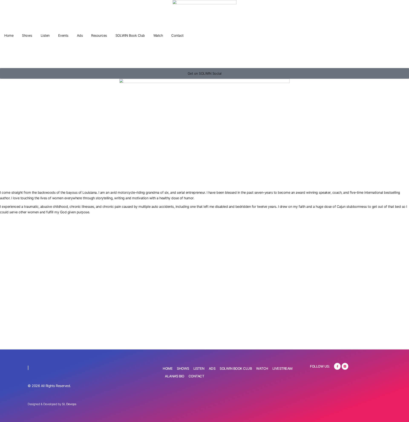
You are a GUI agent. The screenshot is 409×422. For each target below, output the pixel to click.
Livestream (282, 368)
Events (63, 35)
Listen (45, 35)
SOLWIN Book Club (130, 35)
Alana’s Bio (174, 376)
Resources (99, 35)
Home (8, 35)
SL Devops (69, 404)
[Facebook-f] (337, 366)
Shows (27, 35)
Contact (177, 35)
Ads (80, 35)
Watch (158, 35)
